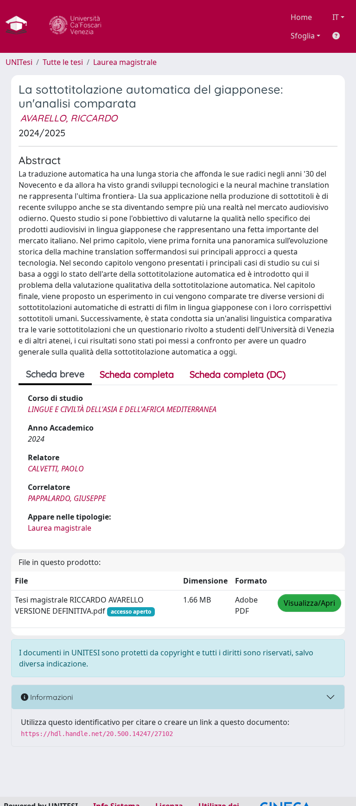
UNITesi (19, 62)
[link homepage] (20, 26)
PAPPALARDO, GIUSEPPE (67, 498)
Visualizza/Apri (309, 603)
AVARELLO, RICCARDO (68, 118)
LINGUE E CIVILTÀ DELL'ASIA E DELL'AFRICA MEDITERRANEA (122, 409)
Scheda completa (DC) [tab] (238, 374)
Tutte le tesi (63, 62)
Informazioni (50, 697)
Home (301, 17)
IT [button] (335, 17)
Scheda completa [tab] (137, 374)
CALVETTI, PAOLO (56, 468)
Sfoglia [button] (303, 36)
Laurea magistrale (125, 62)
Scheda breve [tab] (55, 374)
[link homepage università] (75, 26)
